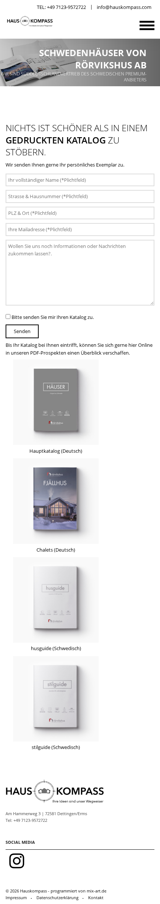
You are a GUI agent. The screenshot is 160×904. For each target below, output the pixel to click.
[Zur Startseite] (29, 25)
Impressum (16, 897)
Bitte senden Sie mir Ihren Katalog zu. (52, 317)
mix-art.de (96, 891)
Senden (22, 331)
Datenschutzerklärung (57, 897)
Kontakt (95, 897)
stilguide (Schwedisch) (56, 747)
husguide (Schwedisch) (56, 648)
